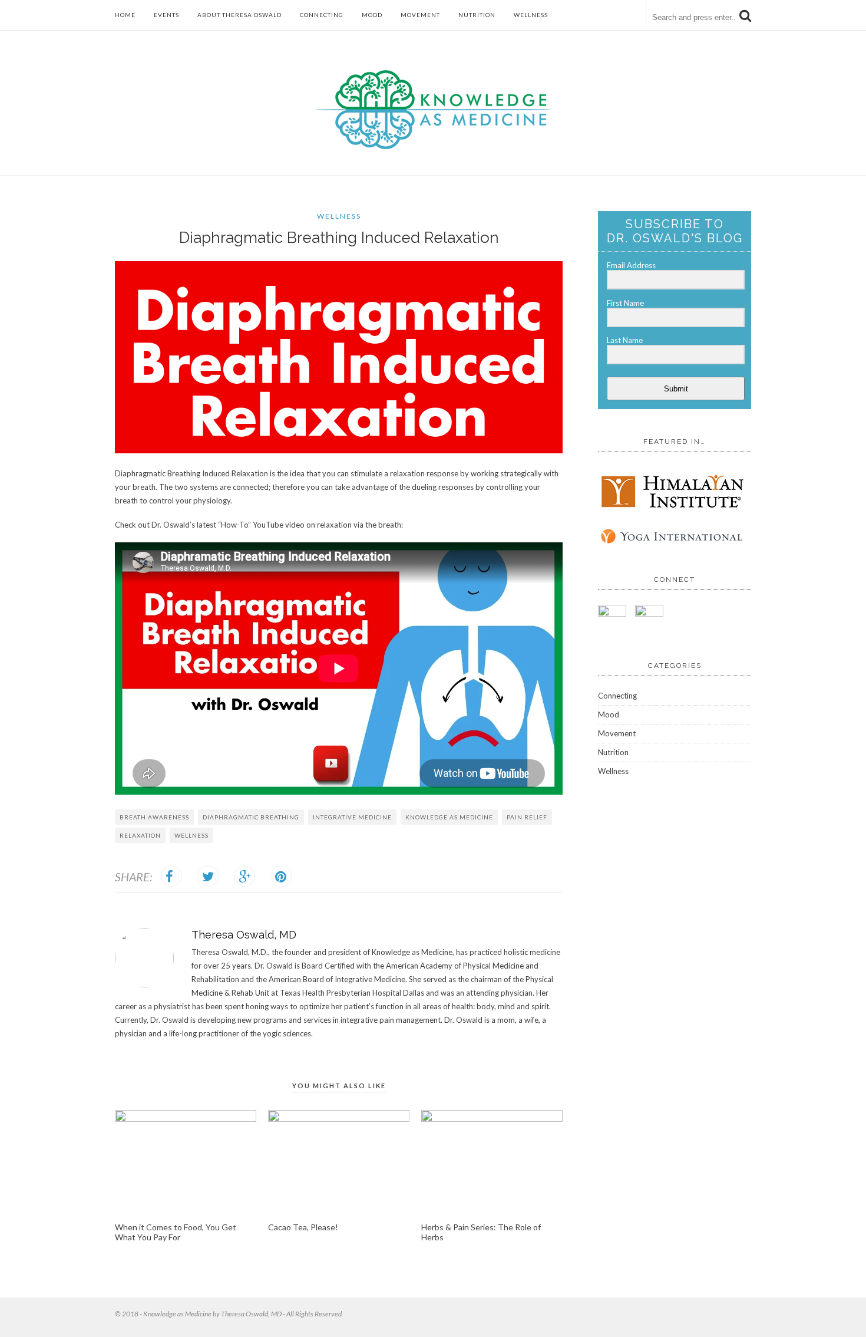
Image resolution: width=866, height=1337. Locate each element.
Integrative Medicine (352, 817)
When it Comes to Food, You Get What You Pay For (175, 1232)
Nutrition (476, 14)
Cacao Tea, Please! (303, 1227)
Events (166, 14)
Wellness (531, 14)
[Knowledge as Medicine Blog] (433, 146)
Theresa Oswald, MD (243, 934)
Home (125, 14)
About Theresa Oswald (239, 14)
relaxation (140, 835)
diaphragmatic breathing (251, 817)
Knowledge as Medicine (449, 817)
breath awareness (154, 817)
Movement (420, 14)
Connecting (321, 14)
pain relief (527, 817)
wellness (191, 835)
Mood (372, 14)
